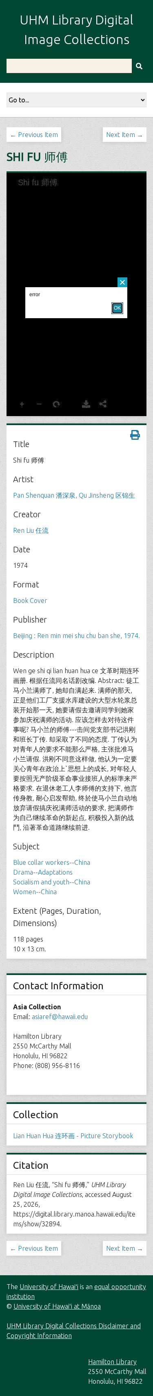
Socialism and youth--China (51, 882)
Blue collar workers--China (51, 862)
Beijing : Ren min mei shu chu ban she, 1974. (76, 635)
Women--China (35, 891)
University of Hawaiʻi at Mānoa (57, 1306)
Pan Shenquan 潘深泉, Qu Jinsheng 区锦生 (74, 495)
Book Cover (30, 600)
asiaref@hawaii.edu (60, 1016)
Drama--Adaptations (43, 872)
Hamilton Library (112, 1361)
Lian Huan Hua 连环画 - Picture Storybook (73, 1135)
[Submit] (139, 66)
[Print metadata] (135, 435)
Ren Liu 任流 (31, 530)
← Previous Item (34, 134)
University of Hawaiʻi (49, 1286)
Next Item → (124, 134)
